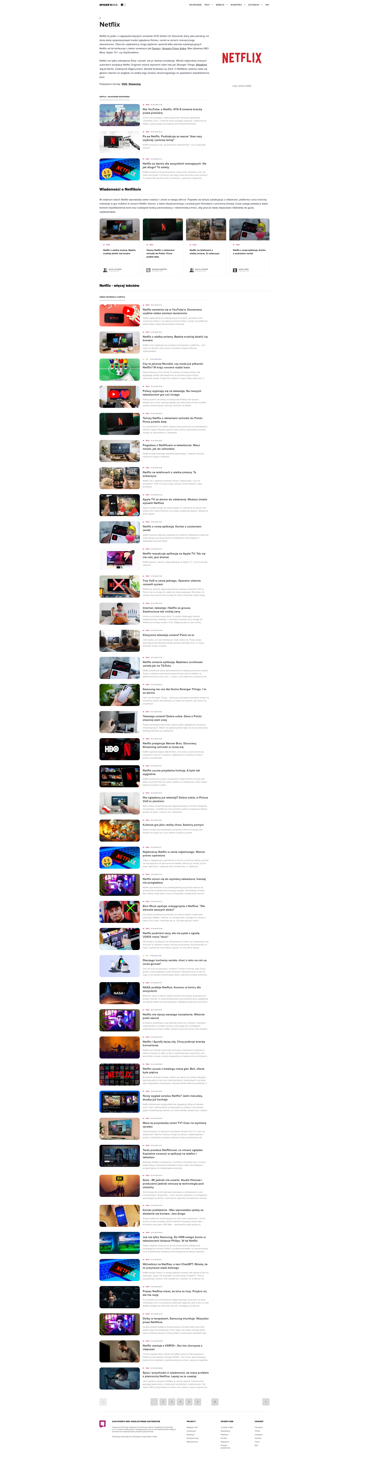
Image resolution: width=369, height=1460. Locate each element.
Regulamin (225, 1442)
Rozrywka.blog (192, 1438)
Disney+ (156, 48)
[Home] (108, 5)
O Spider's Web (227, 1427)
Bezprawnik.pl (192, 1442)
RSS (256, 1445)
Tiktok (257, 1442)
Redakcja (224, 1434)
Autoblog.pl (191, 1431)
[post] (120, 229)
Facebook (259, 1427)
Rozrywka (236, 5)
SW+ (268, 5)
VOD (124, 84)
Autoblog (253, 5)
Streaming (135, 84)
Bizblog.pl (190, 1434)
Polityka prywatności (225, 1446)
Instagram (259, 1434)
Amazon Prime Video (174, 48)
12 (215, 1401)
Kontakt (224, 1438)
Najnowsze (195, 5)
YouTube (258, 1438)
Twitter (257, 1431)
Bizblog (220, 5)
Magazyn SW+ (192, 1427)
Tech (207, 5)
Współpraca (225, 1431)
